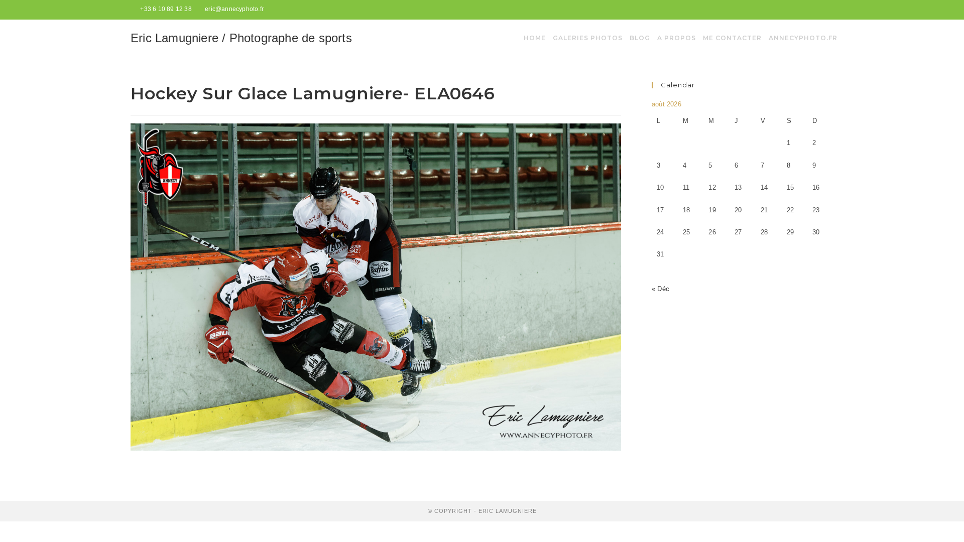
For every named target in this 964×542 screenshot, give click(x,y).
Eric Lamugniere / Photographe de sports (241, 38)
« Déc (660, 289)
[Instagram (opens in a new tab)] (829, 10)
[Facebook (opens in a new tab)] (819, 10)
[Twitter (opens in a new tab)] (807, 10)
